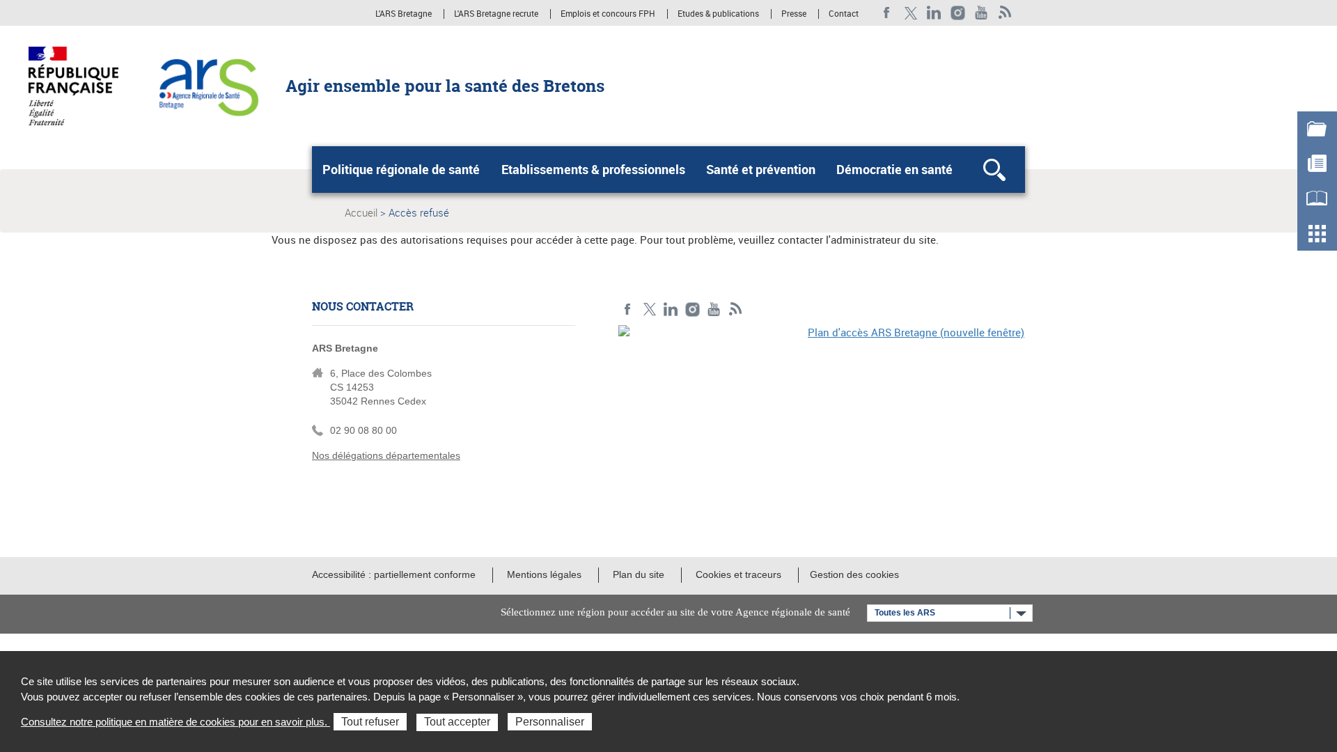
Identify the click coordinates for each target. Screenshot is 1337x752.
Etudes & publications (718, 13)
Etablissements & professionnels (593, 169)
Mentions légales (544, 574)
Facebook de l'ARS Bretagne (886, 13)
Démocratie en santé (894, 169)
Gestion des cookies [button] (854, 574)
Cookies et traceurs (738, 574)
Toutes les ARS (905, 613)
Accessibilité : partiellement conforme (394, 574)
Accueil (361, 212)
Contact (844, 13)
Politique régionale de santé (401, 169)
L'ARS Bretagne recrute (496, 13)
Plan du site (638, 574)
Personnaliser (549, 722)
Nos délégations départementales (386, 455)
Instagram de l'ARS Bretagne (957, 13)
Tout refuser (370, 722)
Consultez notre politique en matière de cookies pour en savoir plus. (175, 722)
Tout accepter (457, 722)
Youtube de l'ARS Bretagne (981, 13)
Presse (793, 13)
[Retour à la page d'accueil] (208, 85)
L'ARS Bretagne (403, 13)
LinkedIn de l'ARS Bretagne (934, 13)
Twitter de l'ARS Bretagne (910, 13)
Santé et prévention (760, 169)
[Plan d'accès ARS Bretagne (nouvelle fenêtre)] (821, 421)
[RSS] (1005, 13)
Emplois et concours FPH (608, 13)
